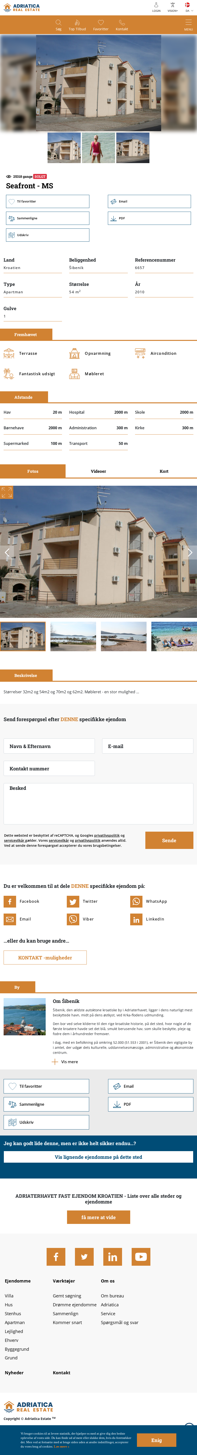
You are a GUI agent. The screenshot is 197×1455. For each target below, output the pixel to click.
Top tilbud (77, 29)
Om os (108, 1281)
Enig (156, 1440)
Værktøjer (64, 1281)
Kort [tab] (164, 471)
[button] (64, 147)
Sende (169, 840)
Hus (9, 1305)
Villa (9, 1296)
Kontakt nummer (29, 768)
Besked (18, 788)
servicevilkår (14, 840)
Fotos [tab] (32, 471)
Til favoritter (47, 201)
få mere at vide (98, 1217)
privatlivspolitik (107, 835)
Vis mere (69, 1061)
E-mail (115, 746)
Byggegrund (17, 1349)
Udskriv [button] (47, 235)
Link (149, 218)
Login (156, 10)
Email (149, 201)
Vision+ (173, 10)
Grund (11, 1358)
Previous (7, 552)
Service (108, 1313)
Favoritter (101, 29)
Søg (59, 29)
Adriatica (110, 1305)
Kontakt (122, 29)
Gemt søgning (67, 1296)
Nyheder (14, 1372)
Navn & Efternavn (30, 746)
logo (22, 7)
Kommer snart (67, 1322)
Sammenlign (65, 1313)
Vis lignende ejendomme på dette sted (98, 1157)
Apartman (15, 1322)
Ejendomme (18, 1281)
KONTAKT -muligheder (45, 957)
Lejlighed (14, 1331)
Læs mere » (61, 1446)
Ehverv (11, 1340)
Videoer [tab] (98, 471)
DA (187, 10)
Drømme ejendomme (75, 1305)
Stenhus (13, 1313)
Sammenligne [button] (47, 218)
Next (190, 552)
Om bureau (112, 1296)
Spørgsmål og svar (119, 1322)
